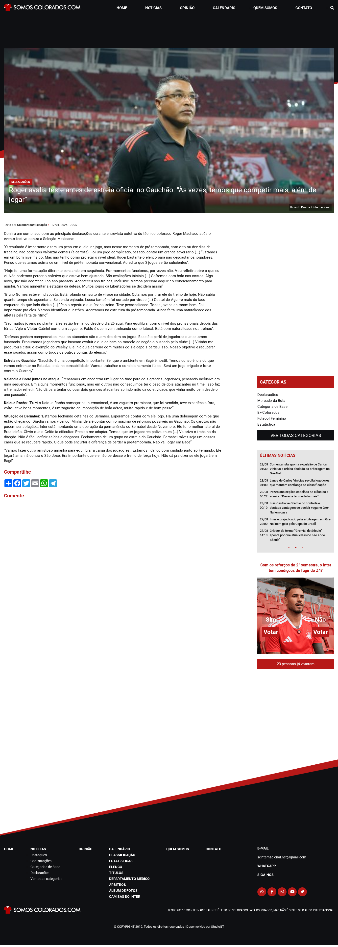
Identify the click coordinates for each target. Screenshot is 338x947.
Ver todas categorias (295, 435)
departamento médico (129, 879)
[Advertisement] (169, 28)
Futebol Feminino (271, 418)
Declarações (267, 394)
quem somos (265, 8)
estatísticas (121, 861)
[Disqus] (112, 569)
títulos (116, 873)
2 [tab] (295, 548)
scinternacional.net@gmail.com (281, 857)
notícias (153, 8)
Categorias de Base (45, 867)
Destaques (38, 855)
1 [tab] (289, 548)
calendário (224, 8)
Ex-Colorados (268, 412)
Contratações (40, 861)
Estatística (266, 424)
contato (303, 8)
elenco (115, 867)
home (122, 8)
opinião (187, 8)
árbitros (117, 885)
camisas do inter (124, 896)
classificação (122, 855)
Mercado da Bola (271, 400)
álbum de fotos (123, 891)
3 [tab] (302, 548)
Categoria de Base (272, 406)
